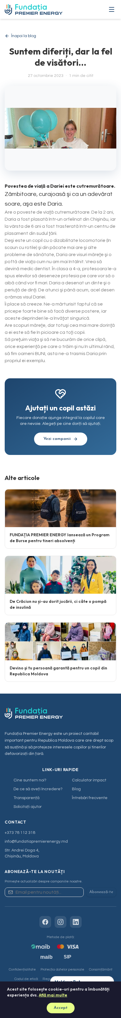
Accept (61, 1008)
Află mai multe (53, 995)
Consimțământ (100, 969)
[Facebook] (45, 922)
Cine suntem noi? (30, 780)
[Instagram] (60, 922)
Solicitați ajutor (28, 807)
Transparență (26, 798)
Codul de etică (26, 979)
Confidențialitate (22, 969)
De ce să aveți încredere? (38, 789)
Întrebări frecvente (89, 798)
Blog (76, 789)
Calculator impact (89, 780)
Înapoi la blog (23, 36)
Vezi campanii (57, 439)
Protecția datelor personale (62, 969)
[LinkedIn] (76, 922)
